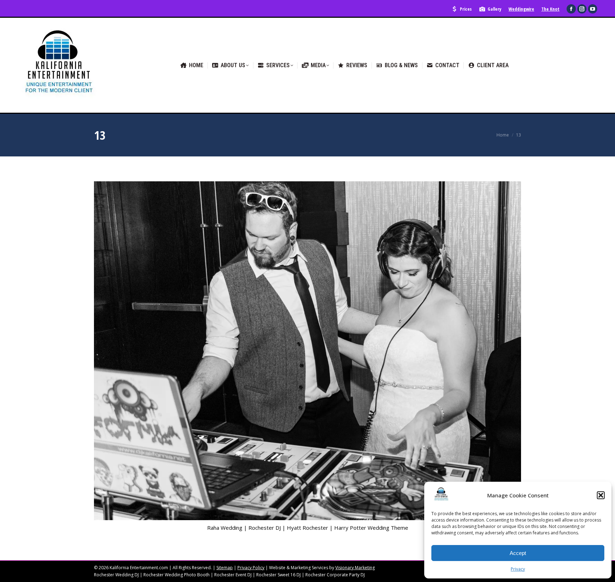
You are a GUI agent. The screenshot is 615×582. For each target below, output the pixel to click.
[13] (307, 350)
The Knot (550, 9)
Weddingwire (521, 9)
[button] (600, 495)
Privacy (518, 569)
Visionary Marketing (355, 568)
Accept (518, 553)
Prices (466, 9)
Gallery (494, 9)
